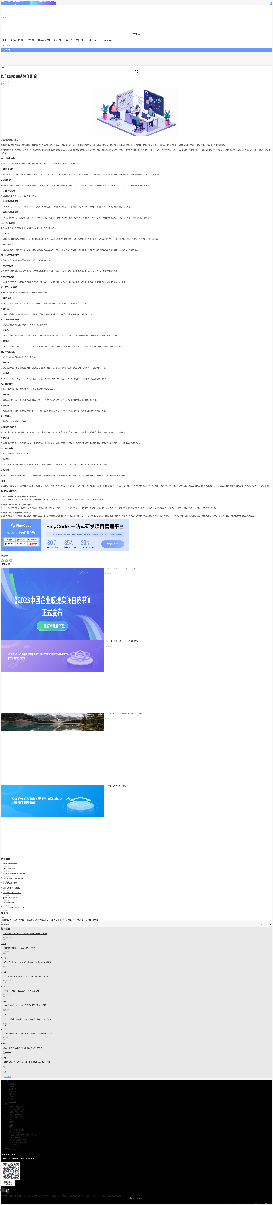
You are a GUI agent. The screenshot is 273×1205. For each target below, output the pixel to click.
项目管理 (30, 40)
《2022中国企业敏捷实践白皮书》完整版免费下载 (121, 641)
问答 (11, 1127)
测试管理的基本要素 (10, 883)
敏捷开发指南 (19, 1130)
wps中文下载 (35, 1196)
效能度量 (68, 40)
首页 (4, 40)
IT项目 (3, 920)
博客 (11, 1122)
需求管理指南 (14, 1132)
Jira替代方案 (107, 40)
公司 (7, 1148)
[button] (136, 34)
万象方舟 (61, 1196)
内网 (45, 920)
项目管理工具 (117, 1196)
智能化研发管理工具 (104, 1196)
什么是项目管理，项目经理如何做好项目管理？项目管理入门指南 (126, 713)
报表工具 (87, 1196)
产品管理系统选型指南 (17, 1140)
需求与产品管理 (17, 40)
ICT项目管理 (38, 920)
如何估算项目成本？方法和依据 (115, 786)
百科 (4, 85)
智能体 (93, 1196)
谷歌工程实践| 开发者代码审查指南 (22, 1135)
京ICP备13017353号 (231, 1203)
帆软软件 (79, 1196)
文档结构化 (28, 920)
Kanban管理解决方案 (17, 1109)
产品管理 (12, 1084)
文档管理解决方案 (16, 1112)
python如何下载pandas (10, 898)
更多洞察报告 (14, 1145)
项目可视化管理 (92, 920)
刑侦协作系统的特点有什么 (12, 893)
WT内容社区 (45, 1196)
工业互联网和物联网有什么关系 (13, 907)
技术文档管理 (19, 920)
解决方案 (92, 40)
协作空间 (12, 1097)
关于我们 (12, 1150)
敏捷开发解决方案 (16, 1107)
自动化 (12, 1099)
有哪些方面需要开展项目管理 (13, 878)
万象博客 (54, 1196)
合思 (74, 1196)
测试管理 (12, 1091)
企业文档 (61, 920)
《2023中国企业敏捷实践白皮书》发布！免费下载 (121, 569)
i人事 (28, 1196)
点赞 (5, 556)
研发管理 (79, 40)
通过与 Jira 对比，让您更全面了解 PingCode (15, 1)
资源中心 (8, 1120)
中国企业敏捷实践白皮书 (18, 1143)
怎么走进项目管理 (9, 868)
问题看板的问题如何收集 (11, 888)
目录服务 (12, 1102)
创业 (83, 920)
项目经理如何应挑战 (10, 902)
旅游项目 (78, 920)
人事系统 (68, 1196)
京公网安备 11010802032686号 (248, 1203)
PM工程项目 (69, 920)
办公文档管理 (52, 920)
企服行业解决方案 (16, 1117)
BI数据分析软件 (16, 1196)
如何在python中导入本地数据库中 (14, 873)
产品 (7, 1081)
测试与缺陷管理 (44, 40)
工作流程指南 (14, 1137)
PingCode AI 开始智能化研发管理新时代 (43, 1)
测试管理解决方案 (16, 1114)
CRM (24, 1196)
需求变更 (9, 920)
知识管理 (57, 40)
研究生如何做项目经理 (10, 864)
